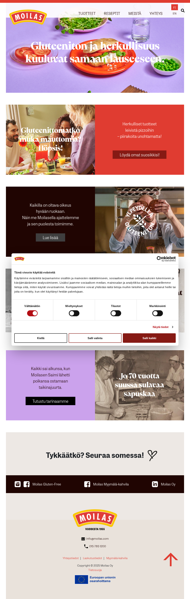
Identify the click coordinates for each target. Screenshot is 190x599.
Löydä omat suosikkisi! (140, 154)
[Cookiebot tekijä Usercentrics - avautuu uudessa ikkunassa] (159, 259)
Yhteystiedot (71, 558)
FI (174, 7)
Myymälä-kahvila (116, 558)
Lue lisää (50, 237)
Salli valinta (95, 338)
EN (174, 13)
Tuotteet (87, 13)
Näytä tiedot (160, 326)
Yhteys (156, 13)
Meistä (134, 13)
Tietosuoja (95, 569)
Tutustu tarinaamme (50, 401)
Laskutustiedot (92, 558)
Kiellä (40, 338)
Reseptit (112, 13)
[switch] (74, 313)
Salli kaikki (149, 338)
